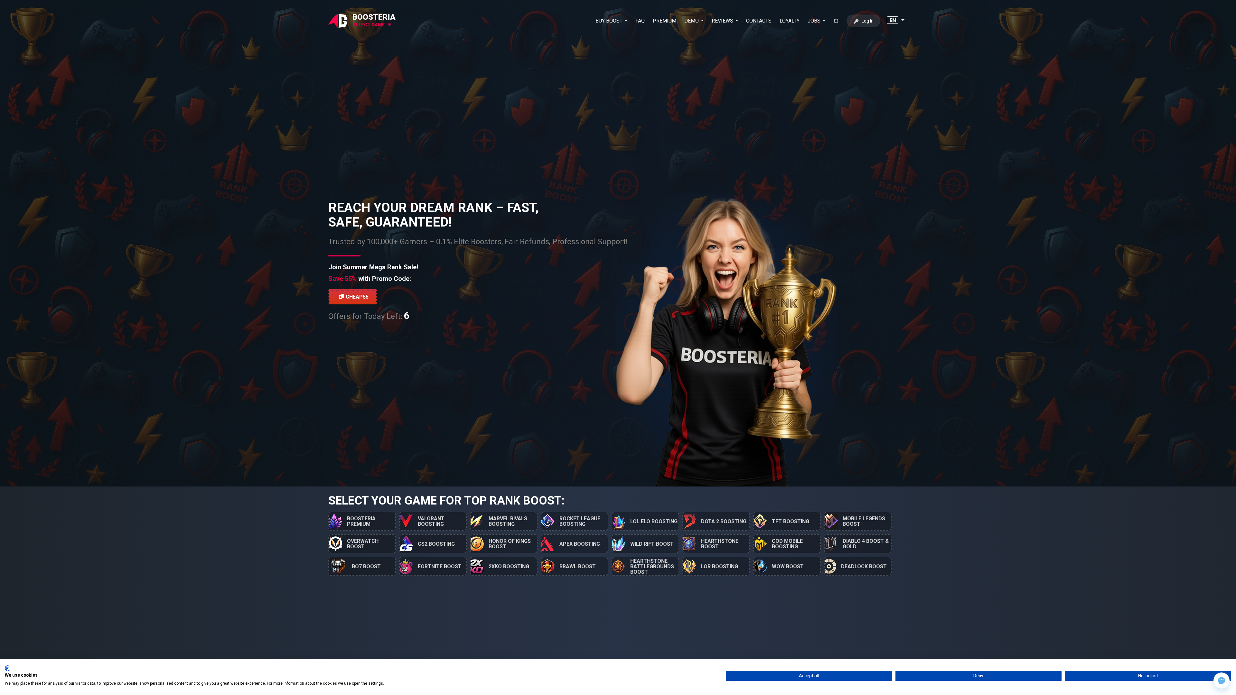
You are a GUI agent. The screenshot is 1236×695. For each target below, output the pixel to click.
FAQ (640, 21)
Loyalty (790, 21)
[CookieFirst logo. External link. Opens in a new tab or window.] (7, 668)
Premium (664, 21)
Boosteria (374, 17)
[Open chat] (1221, 680)
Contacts (759, 21)
